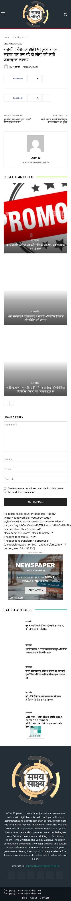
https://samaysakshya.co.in (35, 162)
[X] (59, 875)
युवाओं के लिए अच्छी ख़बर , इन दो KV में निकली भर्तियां (17, 121)
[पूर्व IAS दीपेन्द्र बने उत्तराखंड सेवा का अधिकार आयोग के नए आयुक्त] (13, 696)
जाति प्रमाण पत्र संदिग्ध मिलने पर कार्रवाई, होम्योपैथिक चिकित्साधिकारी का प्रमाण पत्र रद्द (35, 389)
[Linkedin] (30, 875)
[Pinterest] (40, 875)
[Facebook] (11, 875)
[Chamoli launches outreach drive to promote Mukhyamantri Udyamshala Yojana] (13, 720)
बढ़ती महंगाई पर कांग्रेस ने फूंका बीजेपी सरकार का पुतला (54, 121)
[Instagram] (21, 875)
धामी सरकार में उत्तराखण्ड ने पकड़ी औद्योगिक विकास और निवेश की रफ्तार (35, 318)
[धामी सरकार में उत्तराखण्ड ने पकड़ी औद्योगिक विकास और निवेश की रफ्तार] (35, 289)
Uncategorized (20, 37)
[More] (46, 78)
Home (7, 37)
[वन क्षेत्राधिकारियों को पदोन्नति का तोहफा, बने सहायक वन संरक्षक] (35, 218)
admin (17, 67)
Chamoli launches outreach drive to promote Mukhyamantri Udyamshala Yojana (43, 721)
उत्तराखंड (35, 240)
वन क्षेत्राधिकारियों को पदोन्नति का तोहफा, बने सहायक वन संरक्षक (35, 247)
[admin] (6, 66)
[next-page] (11, 403)
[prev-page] (6, 403)
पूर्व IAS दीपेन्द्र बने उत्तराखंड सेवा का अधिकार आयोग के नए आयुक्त (43, 698)
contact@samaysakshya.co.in (42, 866)
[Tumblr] (50, 875)
